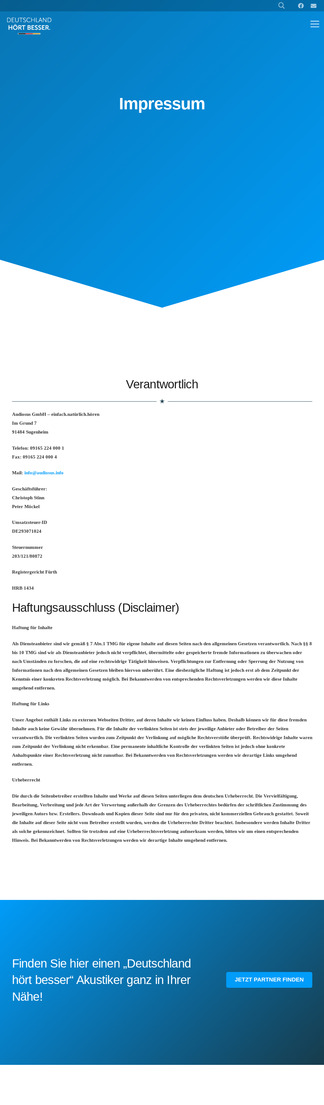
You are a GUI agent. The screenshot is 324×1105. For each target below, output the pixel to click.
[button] (315, 24)
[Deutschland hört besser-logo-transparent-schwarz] (29, 26)
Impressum (162, 103)
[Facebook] (301, 5)
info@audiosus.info (44, 472)
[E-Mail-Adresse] (313, 5)
